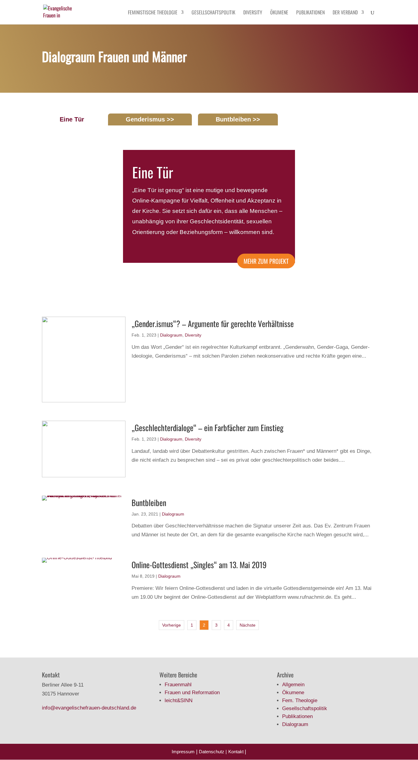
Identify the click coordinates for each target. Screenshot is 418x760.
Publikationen (310, 13)
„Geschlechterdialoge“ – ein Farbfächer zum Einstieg (207, 428)
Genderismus (145, 119)
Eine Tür (72, 119)
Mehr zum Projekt (266, 261)
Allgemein (293, 684)
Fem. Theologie (299, 700)
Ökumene (279, 13)
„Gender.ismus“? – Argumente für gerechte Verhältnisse (213, 324)
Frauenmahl (178, 684)
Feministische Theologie (152, 13)
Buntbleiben (233, 119)
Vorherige (171, 625)
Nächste (248, 625)
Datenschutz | (213, 751)
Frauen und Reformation (192, 692)
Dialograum (171, 335)
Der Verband (345, 13)
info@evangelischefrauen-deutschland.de (89, 708)
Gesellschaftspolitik (213, 13)
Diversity (252, 13)
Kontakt (236, 751)
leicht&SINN (178, 700)
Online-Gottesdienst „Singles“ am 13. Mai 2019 (199, 565)
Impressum (183, 751)
